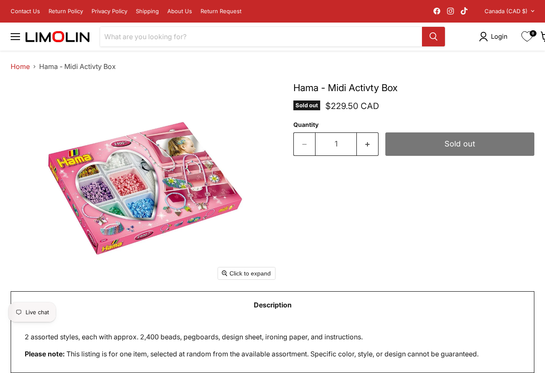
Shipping (147, 11)
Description (273, 305)
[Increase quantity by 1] (368, 144)
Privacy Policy (109, 11)
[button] (495, 37)
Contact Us (25, 11)
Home (20, 66)
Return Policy (66, 11)
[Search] (433, 36)
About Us (179, 11)
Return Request (221, 11)
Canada (506, 11)
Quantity (305, 124)
